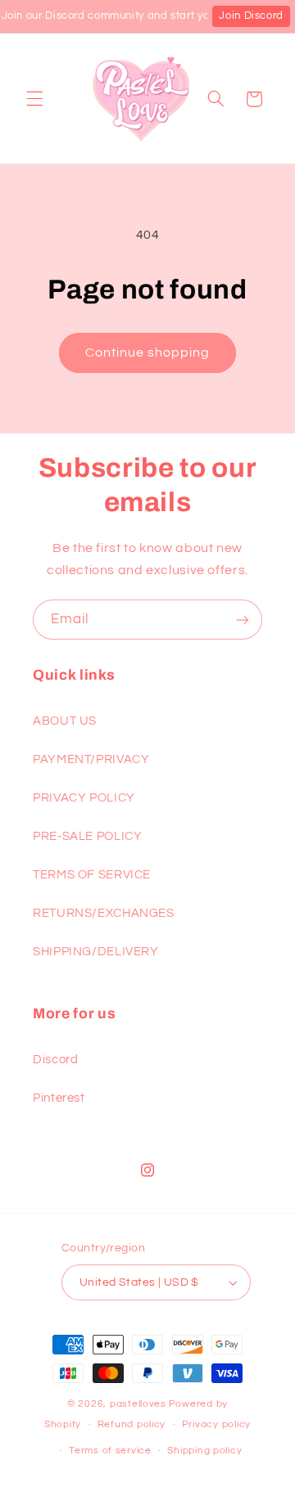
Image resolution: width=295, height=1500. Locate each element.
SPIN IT (145, 974)
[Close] (265, 493)
